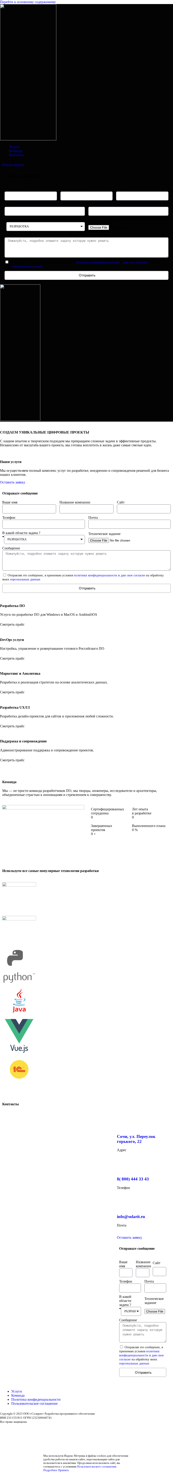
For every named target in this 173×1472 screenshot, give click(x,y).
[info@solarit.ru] (122, 1203)
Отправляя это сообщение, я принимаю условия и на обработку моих (141, 1355)
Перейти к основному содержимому (28, 2)
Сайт (120, 189)
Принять (63, 1470)
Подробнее (50, 1470)
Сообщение (13, 235)
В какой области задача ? (24, 220)
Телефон (11, 205)
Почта (93, 205)
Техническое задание (104, 221)
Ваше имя (12, 189)
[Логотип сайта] (28, 139)
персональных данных (27, 266)
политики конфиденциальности (97, 262)
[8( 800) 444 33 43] (122, 1165)
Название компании (75, 189)
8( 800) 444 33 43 (133, 1179)
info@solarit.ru (131, 1216)
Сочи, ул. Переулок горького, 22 (136, 1139)
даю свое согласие (135, 262)
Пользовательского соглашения (96, 1466)
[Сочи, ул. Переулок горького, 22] (122, 1123)
